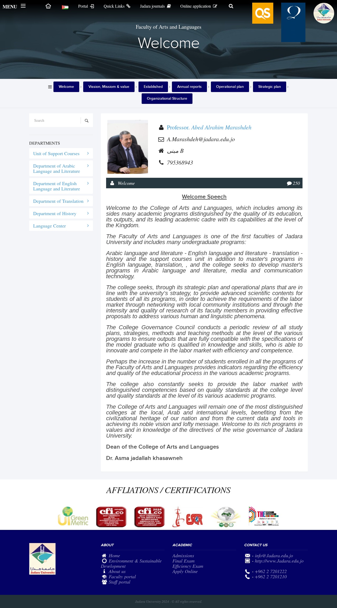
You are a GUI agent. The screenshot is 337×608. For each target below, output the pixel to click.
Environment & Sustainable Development (131, 563)
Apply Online (185, 571)
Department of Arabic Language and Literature (56, 168)
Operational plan (230, 86)
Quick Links (115, 6)
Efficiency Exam (187, 566)
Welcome (66, 86)
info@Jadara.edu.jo (274, 555)
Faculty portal (122, 576)
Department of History (54, 213)
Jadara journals (153, 6)
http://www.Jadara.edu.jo (279, 561)
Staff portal (119, 582)
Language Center (49, 225)
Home (114, 555)
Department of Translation (58, 201)
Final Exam (183, 561)
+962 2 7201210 (271, 576)
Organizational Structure (167, 98)
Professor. (209, 127)
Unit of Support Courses (56, 153)
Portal (83, 6)
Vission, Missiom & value (108, 86)
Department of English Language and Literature (56, 186)
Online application (196, 6)
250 (296, 183)
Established (153, 86)
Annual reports (189, 86)
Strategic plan (269, 86)
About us (117, 571)
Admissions (183, 555)
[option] (73, 516)
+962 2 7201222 (271, 571)
